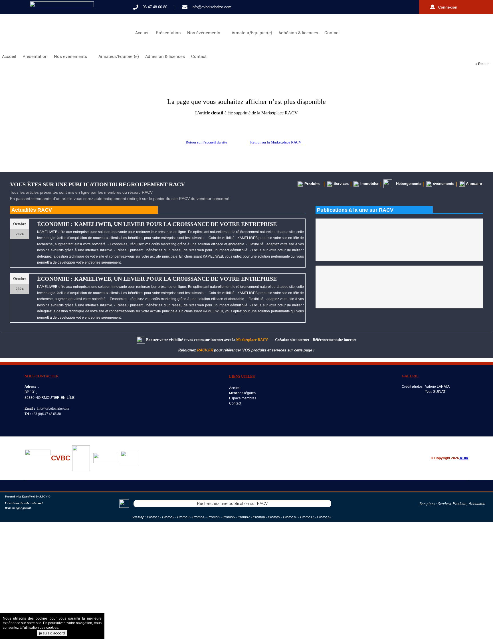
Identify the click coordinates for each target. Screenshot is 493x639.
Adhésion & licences (298, 32)
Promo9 (274, 517)
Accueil (142, 32)
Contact (332, 32)
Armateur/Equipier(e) (252, 32)
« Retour (482, 64)
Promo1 (153, 517)
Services (444, 504)
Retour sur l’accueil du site (206, 142)
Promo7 (244, 517)
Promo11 (307, 517)
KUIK (463, 458)
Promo (182, 517)
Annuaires (477, 504)
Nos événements (205, 32)
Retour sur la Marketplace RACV (276, 142)
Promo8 (259, 517)
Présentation (168, 32)
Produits (459, 504)
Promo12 (324, 517)
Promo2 (168, 517)
